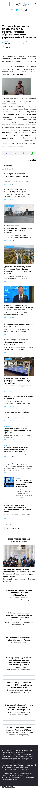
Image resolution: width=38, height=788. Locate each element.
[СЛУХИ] (19, 374)
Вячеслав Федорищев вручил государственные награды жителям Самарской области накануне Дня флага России (19, 572)
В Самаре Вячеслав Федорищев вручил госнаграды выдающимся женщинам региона (24, 485)
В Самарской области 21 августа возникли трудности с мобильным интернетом (19, 707)
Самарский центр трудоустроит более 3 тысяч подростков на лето (18, 465)
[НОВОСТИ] (19, 222)
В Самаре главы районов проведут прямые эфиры (15, 191)
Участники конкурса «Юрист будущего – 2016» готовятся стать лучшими (17, 431)
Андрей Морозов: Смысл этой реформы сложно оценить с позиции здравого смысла (16, 449)
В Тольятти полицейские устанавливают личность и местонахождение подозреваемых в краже (19, 508)
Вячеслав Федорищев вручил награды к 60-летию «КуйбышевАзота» (19, 592)
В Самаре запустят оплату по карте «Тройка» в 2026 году (19, 729)
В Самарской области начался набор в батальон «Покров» (19, 639)
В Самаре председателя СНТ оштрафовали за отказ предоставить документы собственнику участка (19, 661)
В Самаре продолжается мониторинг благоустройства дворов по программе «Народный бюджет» (19, 616)
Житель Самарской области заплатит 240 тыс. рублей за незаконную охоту (19, 685)
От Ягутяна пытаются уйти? (16, 412)
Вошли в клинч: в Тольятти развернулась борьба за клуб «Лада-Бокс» (17, 381)
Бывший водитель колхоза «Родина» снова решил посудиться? (16, 342)
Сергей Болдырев (19, 777)
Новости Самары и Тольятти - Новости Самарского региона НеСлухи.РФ (17, 775)
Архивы (7, 525)
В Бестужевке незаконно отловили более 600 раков (16, 175)
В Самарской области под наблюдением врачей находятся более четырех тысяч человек (18, 307)
